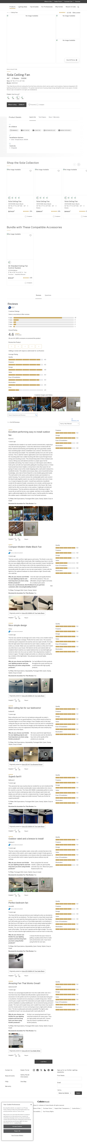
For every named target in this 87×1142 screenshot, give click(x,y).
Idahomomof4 (12, 987)
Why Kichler (59, 7)
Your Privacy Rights (48, 1111)
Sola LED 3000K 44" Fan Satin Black (33, 613)
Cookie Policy (17, 1123)
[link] (18, 334)
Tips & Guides (34, 7)
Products (12, 7)
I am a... (59, 1090)
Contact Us (8, 1070)
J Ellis (10, 550)
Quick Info (32, 117)
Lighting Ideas (22, 7)
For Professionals (47, 7)
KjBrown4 (11, 780)
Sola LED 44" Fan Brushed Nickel (32, 764)
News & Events (10, 1076)
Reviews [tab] (38, 295)
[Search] (78, 7)
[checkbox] (8, 98)
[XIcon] (41, 1070)
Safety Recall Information (24, 1076)
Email (59, 1082)
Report (26, 539)
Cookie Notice (76, 1108)
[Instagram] (34, 1070)
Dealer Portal (24, 1070)
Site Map (23, 1081)
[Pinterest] (49, 1070)
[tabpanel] (43, 683)
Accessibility (36, 1111)
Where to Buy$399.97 (16, 104)
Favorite (33, 104)
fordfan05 (11, 711)
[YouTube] (52, 1070)
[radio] (8, 98)
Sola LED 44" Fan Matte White (31, 1051)
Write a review (76, 12)
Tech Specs (42, 117)
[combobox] (78, 7)
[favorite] (30, 171)
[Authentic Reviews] (11, 307)
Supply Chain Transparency (61, 1108)
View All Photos (72, 60)
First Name (60, 1075)
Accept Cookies (17, 1126)
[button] (11, 346)
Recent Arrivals (71, 7)
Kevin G (10, 438)
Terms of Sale (37, 1108)
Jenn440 (11, 906)
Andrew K (11, 842)
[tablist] (43, 295)
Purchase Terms (47, 1108)
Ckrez (10, 629)
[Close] (31, 1104)
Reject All (17, 1131)
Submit (78, 1093)
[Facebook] (38, 1070)
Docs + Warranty (54, 117)
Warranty (8, 1086)
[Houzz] (45, 1070)
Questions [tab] (48, 295)
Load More (43, 1061)
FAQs (6, 1081)
